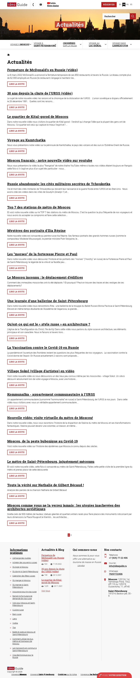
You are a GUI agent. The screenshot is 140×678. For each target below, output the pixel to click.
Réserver (109, 4)
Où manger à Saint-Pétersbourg (20, 585)
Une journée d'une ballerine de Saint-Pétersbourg (47, 301)
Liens (14, 618)
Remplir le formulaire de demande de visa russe (22, 597)
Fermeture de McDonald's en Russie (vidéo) (42, 70)
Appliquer (133, 16)
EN (120, 4)
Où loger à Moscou (20, 567)
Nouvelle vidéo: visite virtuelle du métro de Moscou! (50, 418)
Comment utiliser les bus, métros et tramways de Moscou (22, 641)
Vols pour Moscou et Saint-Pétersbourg (23, 604)
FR (124, 4)
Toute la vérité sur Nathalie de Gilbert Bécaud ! (45, 485)
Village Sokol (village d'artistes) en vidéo (41, 371)
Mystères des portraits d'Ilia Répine (36, 230)
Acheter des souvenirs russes (24, 562)
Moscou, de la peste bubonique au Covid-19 (42, 441)
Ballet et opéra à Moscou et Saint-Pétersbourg (23, 633)
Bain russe (16, 614)
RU (127, 4)
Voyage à (19, 674)
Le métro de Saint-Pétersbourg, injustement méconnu (50, 461)
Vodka (15, 623)
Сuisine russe (18, 610)
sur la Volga (67, 674)
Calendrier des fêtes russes (23, 576)
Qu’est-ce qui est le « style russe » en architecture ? (48, 324)
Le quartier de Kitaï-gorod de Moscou (37, 116)
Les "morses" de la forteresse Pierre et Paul (42, 254)
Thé (14, 627)
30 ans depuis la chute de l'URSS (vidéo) (39, 93)
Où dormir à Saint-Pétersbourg (25, 571)
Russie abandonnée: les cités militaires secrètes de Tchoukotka (58, 184)
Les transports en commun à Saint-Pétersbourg (24, 649)
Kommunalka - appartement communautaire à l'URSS (51, 394)
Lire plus (81, 565)
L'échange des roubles (21, 558)
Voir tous (45, 590)
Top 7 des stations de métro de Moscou (39, 207)
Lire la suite (17, 84)
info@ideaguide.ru (118, 565)
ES (131, 4)
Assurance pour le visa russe (24, 591)
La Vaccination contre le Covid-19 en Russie (43, 347)
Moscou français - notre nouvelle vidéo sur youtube (49, 160)
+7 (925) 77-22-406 (118, 557)
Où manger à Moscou (21, 580)
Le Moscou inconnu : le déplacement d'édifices (45, 277)
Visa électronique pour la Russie (22, 656)
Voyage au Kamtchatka (26, 140)
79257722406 (115, 573)
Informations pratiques (19, 551)
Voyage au (89, 674)
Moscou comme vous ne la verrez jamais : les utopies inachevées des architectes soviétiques (63, 507)
